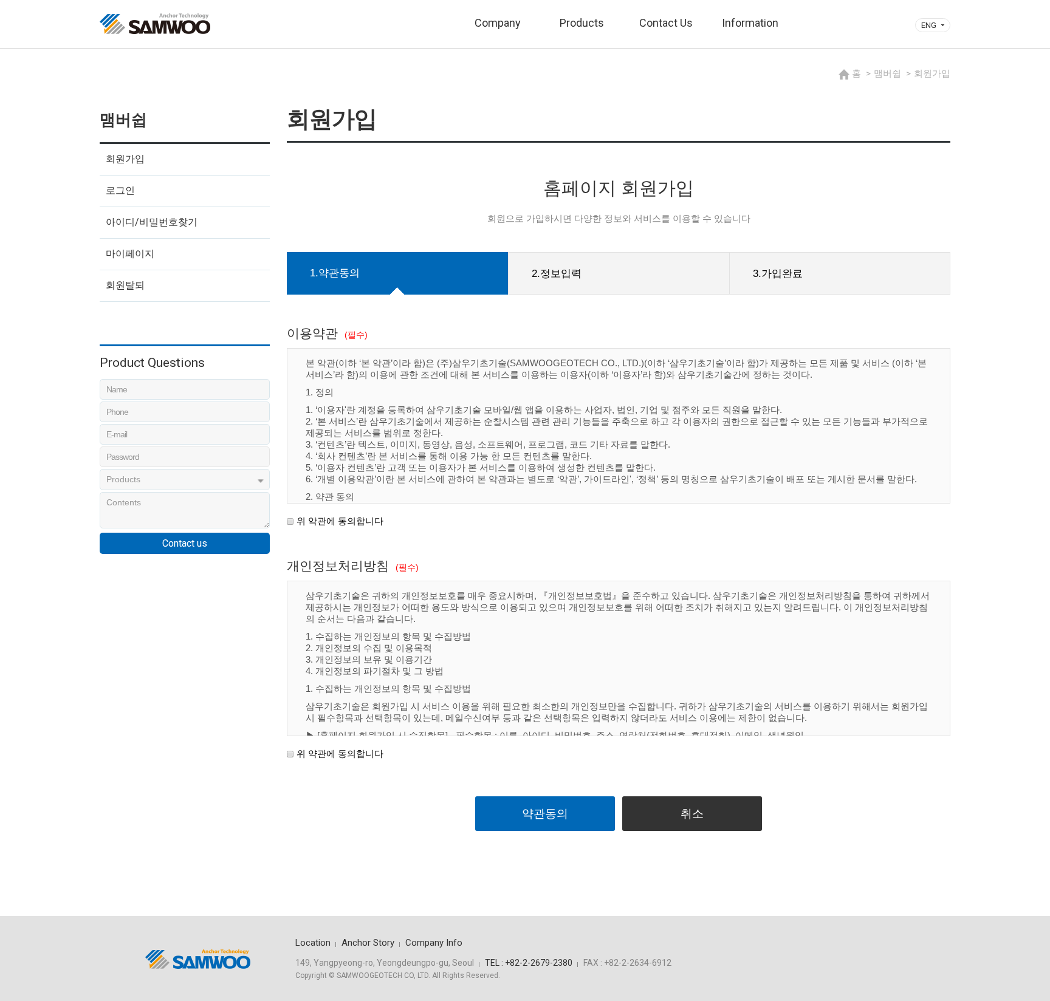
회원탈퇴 (125, 285)
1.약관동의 (335, 273)
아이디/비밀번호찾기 (151, 222)
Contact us (184, 543)
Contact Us (666, 22)
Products (582, 22)
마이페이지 (130, 253)
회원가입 (125, 159)
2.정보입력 (557, 273)
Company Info (433, 942)
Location (313, 942)
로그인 (120, 190)
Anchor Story (367, 942)
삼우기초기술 (155, 23)
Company (498, 22)
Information (750, 22)
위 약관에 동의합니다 (340, 521)
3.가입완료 (778, 273)
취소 (692, 814)
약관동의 (545, 814)
